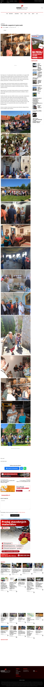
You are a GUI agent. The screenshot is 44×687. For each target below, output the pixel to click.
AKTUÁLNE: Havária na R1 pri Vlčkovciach (39, 631)
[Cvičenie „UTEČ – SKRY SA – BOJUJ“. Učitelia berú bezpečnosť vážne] (38, 565)
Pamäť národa (38, 617)
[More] (12, 30)
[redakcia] (2, 27)
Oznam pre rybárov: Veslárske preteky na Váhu (30, 619)
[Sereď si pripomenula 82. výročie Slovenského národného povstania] (30, 628)
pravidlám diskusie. (21, 512)
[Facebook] (35, 8)
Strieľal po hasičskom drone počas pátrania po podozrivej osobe (21, 632)
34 (16, 637)
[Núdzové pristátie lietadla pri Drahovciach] (4, 628)
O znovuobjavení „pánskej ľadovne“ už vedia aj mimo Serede (23, 481)
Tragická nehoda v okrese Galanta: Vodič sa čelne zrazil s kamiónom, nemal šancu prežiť (5, 571)
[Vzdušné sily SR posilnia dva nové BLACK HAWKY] (22, 579)
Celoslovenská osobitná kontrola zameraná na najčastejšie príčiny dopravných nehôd (27, 570)
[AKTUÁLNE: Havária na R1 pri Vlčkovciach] (39, 628)
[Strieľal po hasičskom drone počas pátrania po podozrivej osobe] (22, 628)
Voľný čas (3, 23)
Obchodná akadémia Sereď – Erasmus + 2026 (21, 618)
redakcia (6, 27)
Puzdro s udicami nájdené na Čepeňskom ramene (4, 619)
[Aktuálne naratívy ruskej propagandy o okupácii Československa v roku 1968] (13, 628)
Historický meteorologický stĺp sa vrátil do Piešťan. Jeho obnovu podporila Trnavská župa (16, 571)
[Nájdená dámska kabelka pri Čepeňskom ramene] (13, 615)
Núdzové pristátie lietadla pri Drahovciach (4, 631)
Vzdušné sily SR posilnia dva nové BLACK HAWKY (21, 583)
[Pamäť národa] (39, 615)
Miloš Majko (37, 619)
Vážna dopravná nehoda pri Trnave (40, 89)
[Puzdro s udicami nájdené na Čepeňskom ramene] (4, 615)
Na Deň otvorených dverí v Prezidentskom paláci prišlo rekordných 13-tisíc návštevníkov (39, 584)
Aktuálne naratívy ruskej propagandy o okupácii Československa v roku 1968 (13, 632)
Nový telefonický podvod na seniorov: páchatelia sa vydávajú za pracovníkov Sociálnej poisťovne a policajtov (37, 99)
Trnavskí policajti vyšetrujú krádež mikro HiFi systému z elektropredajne (8, 481)
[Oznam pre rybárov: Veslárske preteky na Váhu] (30, 615)
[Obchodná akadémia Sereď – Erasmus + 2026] (22, 615)
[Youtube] (39, 8)
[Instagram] (37, 8)
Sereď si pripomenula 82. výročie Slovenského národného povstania (30, 633)
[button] (42, 7)
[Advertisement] (11, 7)
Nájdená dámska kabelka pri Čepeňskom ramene (13, 619)
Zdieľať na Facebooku (13, 468)
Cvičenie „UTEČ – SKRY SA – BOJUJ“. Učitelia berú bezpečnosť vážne (38, 570)
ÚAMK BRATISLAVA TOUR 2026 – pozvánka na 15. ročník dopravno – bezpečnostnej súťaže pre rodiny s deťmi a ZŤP (4, 585)
